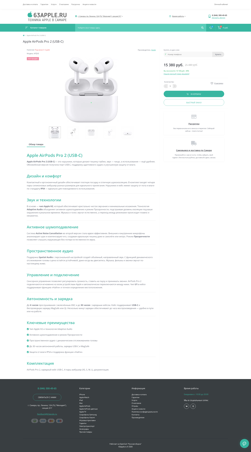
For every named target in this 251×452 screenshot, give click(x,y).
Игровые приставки (87, 420)
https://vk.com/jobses (186, 406)
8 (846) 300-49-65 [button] (47, 388)
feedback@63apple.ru (47, 414)
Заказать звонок (218, 18)
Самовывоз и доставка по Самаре (194, 150)
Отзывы (135, 406)
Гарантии (44, 4)
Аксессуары (84, 429)
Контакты (135, 414)
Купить (218, 54)
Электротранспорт (87, 426)
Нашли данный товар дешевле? (176, 74)
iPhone (82, 394)
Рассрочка (75, 4)
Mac (81, 403)
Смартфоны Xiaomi (87, 417)
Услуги (53, 4)
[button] (220, 15)
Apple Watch (84, 397)
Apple (153, 50)
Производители (138, 417)
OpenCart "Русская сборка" (130, 444)
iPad (81, 400)
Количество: (169, 82)
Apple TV (82, 412)
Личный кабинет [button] (221, 4)
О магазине (64, 4)
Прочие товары (85, 432)
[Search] (202, 28)
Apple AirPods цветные (88, 409)
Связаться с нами (47, 397)
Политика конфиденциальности (145, 412)
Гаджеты (82, 423)
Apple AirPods (84, 406)
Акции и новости (89, 4)
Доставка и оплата (30, 4)
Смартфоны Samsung (88, 414)
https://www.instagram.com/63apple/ (193, 406)
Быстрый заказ (193, 102)
